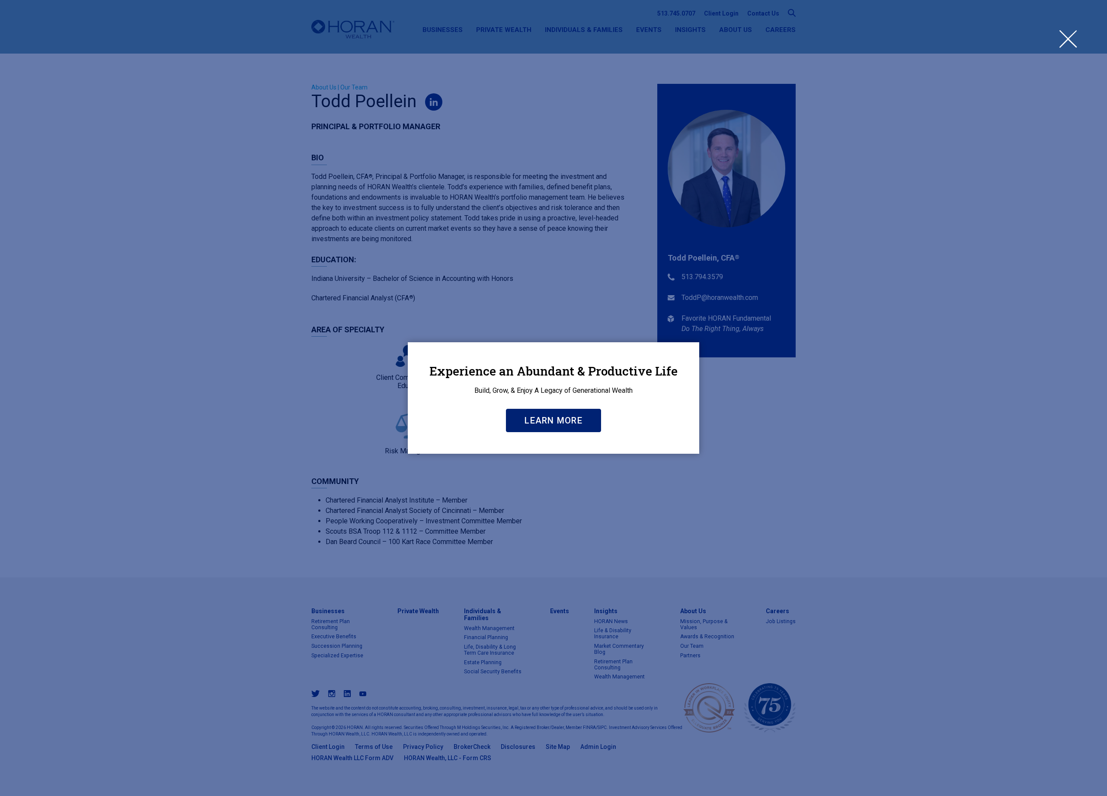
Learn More (553, 420)
